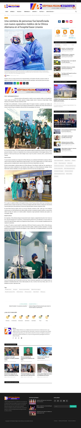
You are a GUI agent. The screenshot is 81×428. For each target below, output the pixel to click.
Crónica (8, 15)
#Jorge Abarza (67, 160)
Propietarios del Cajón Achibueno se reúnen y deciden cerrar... (11, 358)
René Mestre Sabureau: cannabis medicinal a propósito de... (68, 68)
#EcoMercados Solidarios (59, 165)
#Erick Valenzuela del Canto (69, 168)
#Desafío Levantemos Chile (10, 291)
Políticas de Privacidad (63, 420)
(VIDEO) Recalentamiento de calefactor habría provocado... (65, 100)
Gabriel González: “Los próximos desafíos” (18, 306)
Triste (40, 320)
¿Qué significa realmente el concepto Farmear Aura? (67, 137)
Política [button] (41, 11)
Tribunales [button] (27, 11)
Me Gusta (7, 320)
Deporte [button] (34, 11)
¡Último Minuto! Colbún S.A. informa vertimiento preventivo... (68, 149)
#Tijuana (73, 160)
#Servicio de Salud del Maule (24, 289)
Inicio (6, 11)
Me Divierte (27, 320)
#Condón (56, 176)
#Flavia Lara (70, 163)
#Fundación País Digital (58, 171)
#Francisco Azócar (28, 291)
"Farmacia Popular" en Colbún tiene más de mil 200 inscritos (28, 374)
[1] (76, 1)
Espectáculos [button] (50, 11)
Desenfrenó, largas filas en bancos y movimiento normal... (11, 374)
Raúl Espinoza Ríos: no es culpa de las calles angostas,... (68, 61)
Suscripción (73, 406)
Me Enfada (34, 320)
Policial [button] (19, 11)
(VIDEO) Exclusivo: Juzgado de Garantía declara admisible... (67, 55)
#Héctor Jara (43, 291)
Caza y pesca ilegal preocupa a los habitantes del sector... (44, 374)
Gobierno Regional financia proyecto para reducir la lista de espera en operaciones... (40, 307)
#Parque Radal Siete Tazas (70, 165)
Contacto (55, 420)
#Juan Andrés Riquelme (58, 160)
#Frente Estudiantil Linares (59, 173)
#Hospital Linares (8, 289)
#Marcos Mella (69, 173)
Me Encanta (20, 320)
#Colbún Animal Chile (58, 168)
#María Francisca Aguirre (35, 289)
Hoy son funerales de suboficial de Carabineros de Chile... (27, 358)
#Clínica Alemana (20, 291)
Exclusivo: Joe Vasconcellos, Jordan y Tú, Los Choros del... (67, 49)
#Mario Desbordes (62, 163)
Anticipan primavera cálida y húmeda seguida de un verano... (68, 143)
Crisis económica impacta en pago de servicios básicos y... (68, 130)
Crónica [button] (12, 11)
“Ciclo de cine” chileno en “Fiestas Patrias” (43, 357)
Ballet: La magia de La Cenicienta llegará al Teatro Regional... (44, 406)
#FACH (55, 163)
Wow (47, 320)
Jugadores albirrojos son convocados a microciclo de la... (44, 401)
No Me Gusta (14, 320)
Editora (8, 75)
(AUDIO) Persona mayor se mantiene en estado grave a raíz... (44, 412)
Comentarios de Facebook (11, 382)
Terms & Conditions (72, 420)
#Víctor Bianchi (36, 291)
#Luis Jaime (15, 289)
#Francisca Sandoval (69, 171)
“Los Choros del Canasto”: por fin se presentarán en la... (68, 74)
